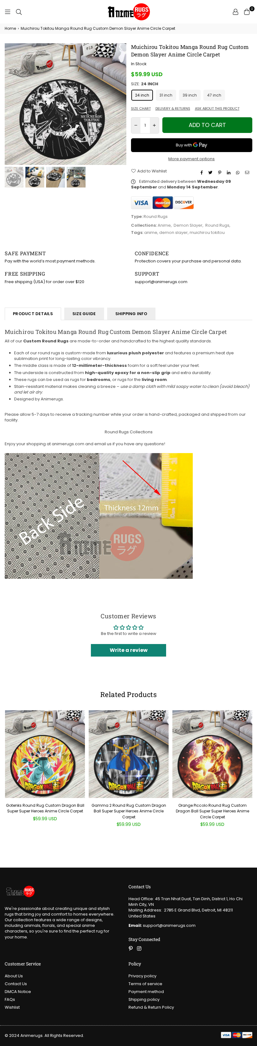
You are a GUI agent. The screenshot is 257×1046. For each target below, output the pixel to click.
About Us (14, 976)
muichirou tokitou (207, 232)
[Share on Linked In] (229, 173)
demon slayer (173, 232)
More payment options (191, 159)
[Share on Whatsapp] (238, 173)
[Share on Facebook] (202, 173)
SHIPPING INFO (131, 314)
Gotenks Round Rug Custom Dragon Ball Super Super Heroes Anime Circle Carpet (45, 808)
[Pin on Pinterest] (220, 173)
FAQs (10, 999)
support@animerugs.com (162, 925)
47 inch (214, 95)
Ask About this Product (217, 108)
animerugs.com (68, 444)
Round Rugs (217, 225)
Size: (144, 84)
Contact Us (16, 984)
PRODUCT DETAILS (33, 314)
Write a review (129, 650)
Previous (10, 103)
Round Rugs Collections (129, 432)
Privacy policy (142, 976)
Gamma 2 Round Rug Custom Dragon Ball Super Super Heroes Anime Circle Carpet (129, 811)
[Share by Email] (248, 173)
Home (10, 28)
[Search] (18, 12)
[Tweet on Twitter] (211, 173)
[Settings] (235, 12)
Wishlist (12, 1007)
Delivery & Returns (172, 108)
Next (120, 103)
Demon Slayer (188, 225)
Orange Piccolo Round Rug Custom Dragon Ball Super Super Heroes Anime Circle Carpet (212, 811)
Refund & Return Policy (151, 1007)
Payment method (146, 992)
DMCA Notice (18, 992)
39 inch (190, 95)
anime (150, 232)
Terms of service (145, 984)
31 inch (166, 95)
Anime (164, 225)
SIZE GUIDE (84, 314)
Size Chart (141, 108)
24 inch (142, 95)
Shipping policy (144, 999)
